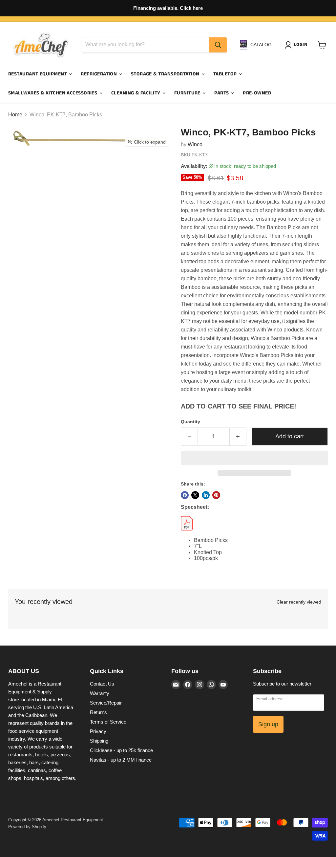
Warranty (99, 693)
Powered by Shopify (27, 826)
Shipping (99, 741)
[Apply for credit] (168, 8)
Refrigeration (99, 73)
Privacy (98, 731)
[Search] (218, 44)
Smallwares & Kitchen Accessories (53, 93)
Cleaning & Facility (136, 93)
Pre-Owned (257, 93)
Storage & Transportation (166, 73)
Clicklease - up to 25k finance (121, 750)
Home (15, 114)
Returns (98, 712)
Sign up (268, 724)
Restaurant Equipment (38, 73)
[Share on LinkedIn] (206, 495)
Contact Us (102, 684)
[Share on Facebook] (185, 495)
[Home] (41, 45)
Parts (222, 93)
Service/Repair (106, 703)
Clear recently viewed (299, 602)
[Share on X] (195, 495)
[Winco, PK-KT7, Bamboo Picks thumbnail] (76, 166)
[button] (254, 458)
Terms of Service (108, 722)
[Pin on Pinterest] (216, 495)
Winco (195, 144)
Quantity (190, 421)
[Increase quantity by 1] (238, 437)
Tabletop (225, 73)
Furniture (188, 93)
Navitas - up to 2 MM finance (121, 760)
